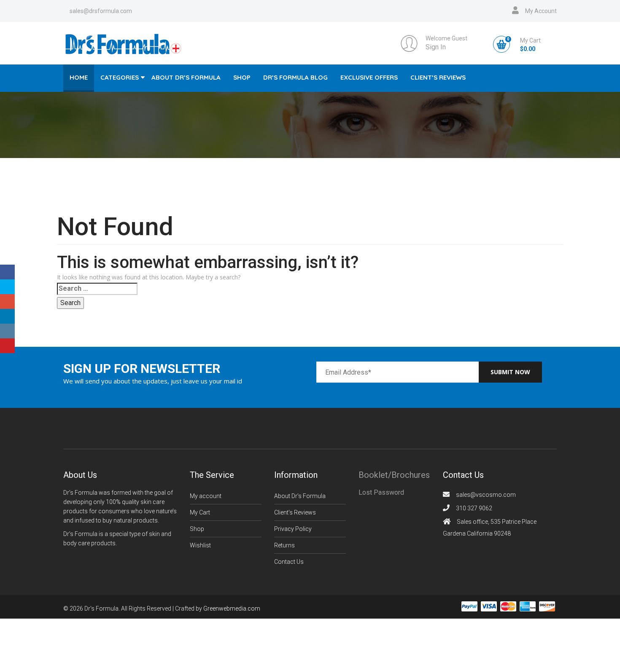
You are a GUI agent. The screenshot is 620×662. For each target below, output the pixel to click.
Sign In (436, 47)
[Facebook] (7, 272)
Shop (242, 77)
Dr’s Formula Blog (295, 77)
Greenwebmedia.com (231, 609)
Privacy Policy (293, 528)
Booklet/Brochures (394, 475)
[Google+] (7, 301)
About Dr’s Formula (186, 77)
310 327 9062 (474, 508)
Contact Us (289, 561)
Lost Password (381, 492)
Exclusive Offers (369, 77)
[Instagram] (7, 331)
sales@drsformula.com (101, 11)
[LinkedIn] (7, 316)
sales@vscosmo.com (486, 494)
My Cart (200, 512)
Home (79, 77)
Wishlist (200, 545)
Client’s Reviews (438, 77)
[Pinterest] (7, 345)
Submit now (510, 372)
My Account (541, 11)
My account (205, 496)
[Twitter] (7, 286)
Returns (284, 545)
